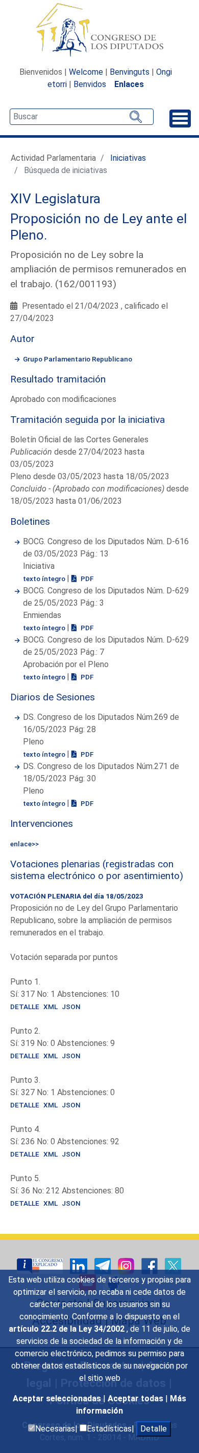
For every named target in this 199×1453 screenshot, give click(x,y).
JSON (71, 1006)
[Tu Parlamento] (40, 1265)
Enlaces (129, 84)
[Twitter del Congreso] (173, 1265)
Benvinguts (130, 72)
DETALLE (24, 1006)
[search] (82, 117)
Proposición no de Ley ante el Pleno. (98, 227)
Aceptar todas (136, 1398)
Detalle (153, 1429)
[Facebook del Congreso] (150, 1265)
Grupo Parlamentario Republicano (77, 359)
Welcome (86, 72)
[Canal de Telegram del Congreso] (103, 1265)
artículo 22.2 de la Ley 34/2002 (68, 1329)
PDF (86, 578)
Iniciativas (128, 158)
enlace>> (24, 844)
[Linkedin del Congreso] (79, 1265)
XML (50, 1006)
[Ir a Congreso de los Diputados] (99, 29)
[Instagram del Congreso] (127, 1265)
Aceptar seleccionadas (58, 1398)
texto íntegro (45, 578)
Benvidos (89, 84)
